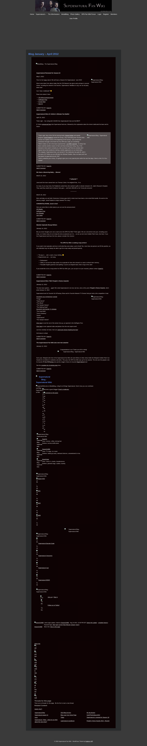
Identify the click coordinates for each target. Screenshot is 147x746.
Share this (37, 643)
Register (106, 14)
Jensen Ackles (69, 135)
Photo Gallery (75, 14)
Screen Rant (41, 102)
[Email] (73, 697)
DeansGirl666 (38, 627)
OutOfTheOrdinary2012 (93, 715)
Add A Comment (41, 110)
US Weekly (39, 209)
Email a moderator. (63, 389)
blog (64, 625)
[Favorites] (73, 688)
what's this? (38, 709)
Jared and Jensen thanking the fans (67, 330)
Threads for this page (42, 701)
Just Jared (39, 215)
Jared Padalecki (48, 137)
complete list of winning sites (49, 365)
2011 (39, 491)
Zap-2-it (40, 104)
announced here (46, 124)
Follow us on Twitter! (53, 605)
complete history (103, 622)
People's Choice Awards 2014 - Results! (98, 721)
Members (114, 14)
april (57, 625)
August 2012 (41, 478)
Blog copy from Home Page (68, 715)
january (73, 625)
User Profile (73, 18)
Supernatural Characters (45, 555)
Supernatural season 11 (41, 715)
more (36, 717)
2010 (39, 503)
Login (99, 14)
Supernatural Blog (40, 712)
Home (32, 14)
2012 (54, 625)
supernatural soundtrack (67, 721)
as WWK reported (72, 144)
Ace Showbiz (40, 213)
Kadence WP (89, 741)
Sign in (56, 597)
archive (61, 625)
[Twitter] (73, 648)
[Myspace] (73, 662)
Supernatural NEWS (44, 580)
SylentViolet (45, 459)
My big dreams (91, 712)
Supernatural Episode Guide (46, 543)
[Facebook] (73, 655)
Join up (50, 597)
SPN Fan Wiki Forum (88, 14)
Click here (39, 323)
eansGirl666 (46, 449)
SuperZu (48, 108)
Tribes (62, 717)
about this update (92, 622)
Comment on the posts (51, 393)
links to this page (55, 627)
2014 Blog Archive (66, 712)
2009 (39, 515)
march (77, 625)
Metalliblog (65, 14)
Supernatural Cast (43, 568)
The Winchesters (53, 14)
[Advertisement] (73, 32)
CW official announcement (45, 97)
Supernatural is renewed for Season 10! (98, 717)
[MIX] (73, 671)
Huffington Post (42, 99)
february (68, 625)
